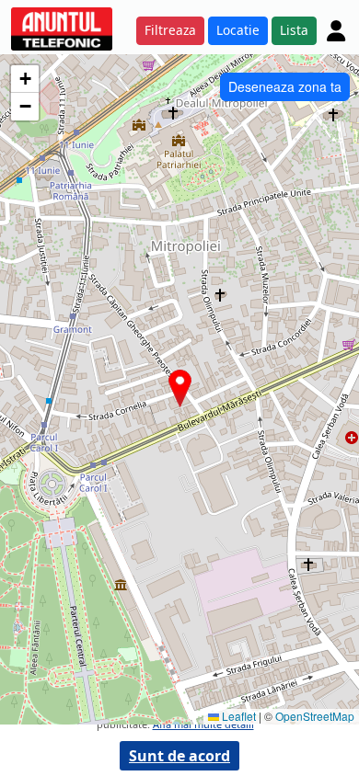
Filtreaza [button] (170, 30)
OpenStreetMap (314, 716)
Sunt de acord (179, 756)
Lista (294, 30)
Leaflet (237, 716)
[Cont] (336, 30)
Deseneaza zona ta (285, 86)
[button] (179, 388)
